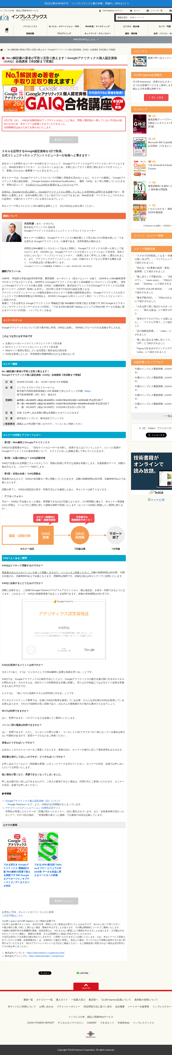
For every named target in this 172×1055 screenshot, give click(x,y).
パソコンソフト (30, 26)
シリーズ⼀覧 (156, 10)
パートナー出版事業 (138, 1006)
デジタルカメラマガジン (71, 1022)
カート (137, 10)
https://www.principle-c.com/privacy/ (46, 956)
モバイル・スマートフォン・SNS (64, 26)
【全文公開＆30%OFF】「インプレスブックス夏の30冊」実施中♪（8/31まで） (85, 3)
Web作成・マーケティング (97, 26)
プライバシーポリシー (68, 1006)
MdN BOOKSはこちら (86, 39)
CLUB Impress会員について (116, 999)
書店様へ (93, 999)
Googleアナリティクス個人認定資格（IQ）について (32, 800)
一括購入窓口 (78, 999)
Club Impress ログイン (112, 10)
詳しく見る (157, 97)
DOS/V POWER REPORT (40, 1022)
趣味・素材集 (131, 33)
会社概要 (120, 1006)
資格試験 (30, 33)
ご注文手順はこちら (12, 915)
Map (87, 391)
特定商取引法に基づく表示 (98, 1006)
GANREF (92, 1022)
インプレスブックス (143, 1022)
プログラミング (64, 33)
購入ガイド (62, 999)
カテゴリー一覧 (44, 999)
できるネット (107, 1022)
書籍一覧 (28, 999)
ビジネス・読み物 (131, 26)
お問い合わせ (46, 1006)
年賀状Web (124, 1022)
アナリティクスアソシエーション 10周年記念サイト (32, 808)
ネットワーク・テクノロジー (97, 33)
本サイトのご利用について (22, 1006)
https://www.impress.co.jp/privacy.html (45, 953)
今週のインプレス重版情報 (149, 368)
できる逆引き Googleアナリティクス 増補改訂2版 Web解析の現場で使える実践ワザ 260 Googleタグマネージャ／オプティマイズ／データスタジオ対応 (17, 875)
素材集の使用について (146, 999)
